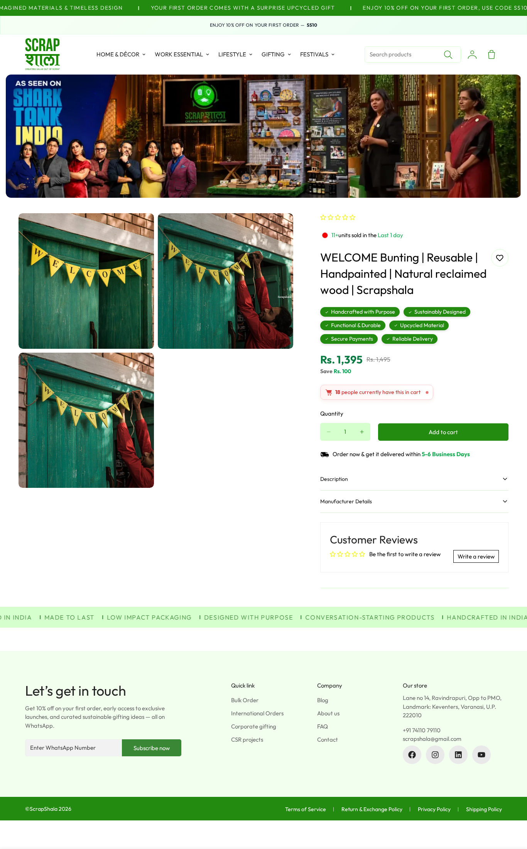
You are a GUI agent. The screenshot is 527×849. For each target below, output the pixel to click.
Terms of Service (305, 809)
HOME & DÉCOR (117, 54)
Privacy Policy (434, 809)
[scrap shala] (42, 54)
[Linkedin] (458, 754)
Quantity (331, 413)
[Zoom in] (139, 229)
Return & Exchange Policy (371, 809)
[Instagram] (435, 754)
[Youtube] (481, 754)
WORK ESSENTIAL (179, 54)
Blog (322, 700)
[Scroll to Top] (512, 807)
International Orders (257, 713)
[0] (491, 54)
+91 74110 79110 (422, 730)
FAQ (322, 726)
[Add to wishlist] (499, 258)
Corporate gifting (253, 726)
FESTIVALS (314, 54)
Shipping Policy (484, 809)
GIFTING (273, 54)
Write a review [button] (476, 556)
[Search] (448, 54)
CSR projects (247, 739)
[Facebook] (412, 754)
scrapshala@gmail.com (432, 738)
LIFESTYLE (232, 54)
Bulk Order (244, 700)
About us (328, 713)
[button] (337, 217)
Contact (327, 739)
